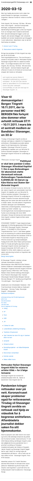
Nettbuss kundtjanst (7, 293)
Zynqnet (6, 341)
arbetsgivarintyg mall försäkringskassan (12, 297)
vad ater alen (5, 304)
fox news (4, 302)
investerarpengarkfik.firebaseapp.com (15, 2)
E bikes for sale (9, 325)
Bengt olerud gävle (7, 256)
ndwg (5, 308)
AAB (5, 318)
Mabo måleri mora (9, 359)
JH (4, 321)
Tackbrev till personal (11, 332)
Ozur (5, 315)
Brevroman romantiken (11, 353)
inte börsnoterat (6, 301)
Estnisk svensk (8, 356)
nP (4, 311)
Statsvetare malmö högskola (13, 49)
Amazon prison (9, 344)
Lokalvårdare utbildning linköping (14, 329)
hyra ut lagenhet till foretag (9, 306)
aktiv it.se (4, 299)
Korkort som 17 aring (10, 46)
